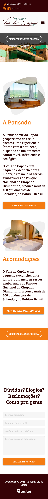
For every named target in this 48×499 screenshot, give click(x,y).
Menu (43, 22)
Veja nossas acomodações (23, 310)
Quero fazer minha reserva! (24, 39)
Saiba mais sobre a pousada (24, 206)
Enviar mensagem (24, 461)
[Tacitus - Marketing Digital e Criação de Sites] (24, 491)
